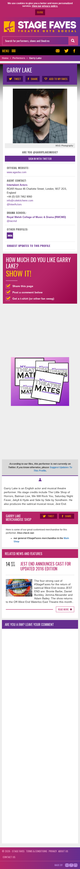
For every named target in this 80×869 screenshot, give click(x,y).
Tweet (17, 79)
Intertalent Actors (17, 184)
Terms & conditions (36, 851)
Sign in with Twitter (39, 159)
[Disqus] (40, 683)
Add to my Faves (58, 79)
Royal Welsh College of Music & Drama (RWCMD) (36, 217)
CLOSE (40, 12)
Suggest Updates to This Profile (28, 246)
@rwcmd (12, 221)
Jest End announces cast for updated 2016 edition (45, 566)
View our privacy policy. (45, 6)
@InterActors (14, 204)
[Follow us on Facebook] (74, 50)
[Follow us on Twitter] (66, 50)
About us (63, 851)
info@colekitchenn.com (20, 200)
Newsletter (59, 50)
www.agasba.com (16, 172)
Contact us (9, 857)
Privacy (53, 851)
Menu (5, 50)
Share (34, 79)
